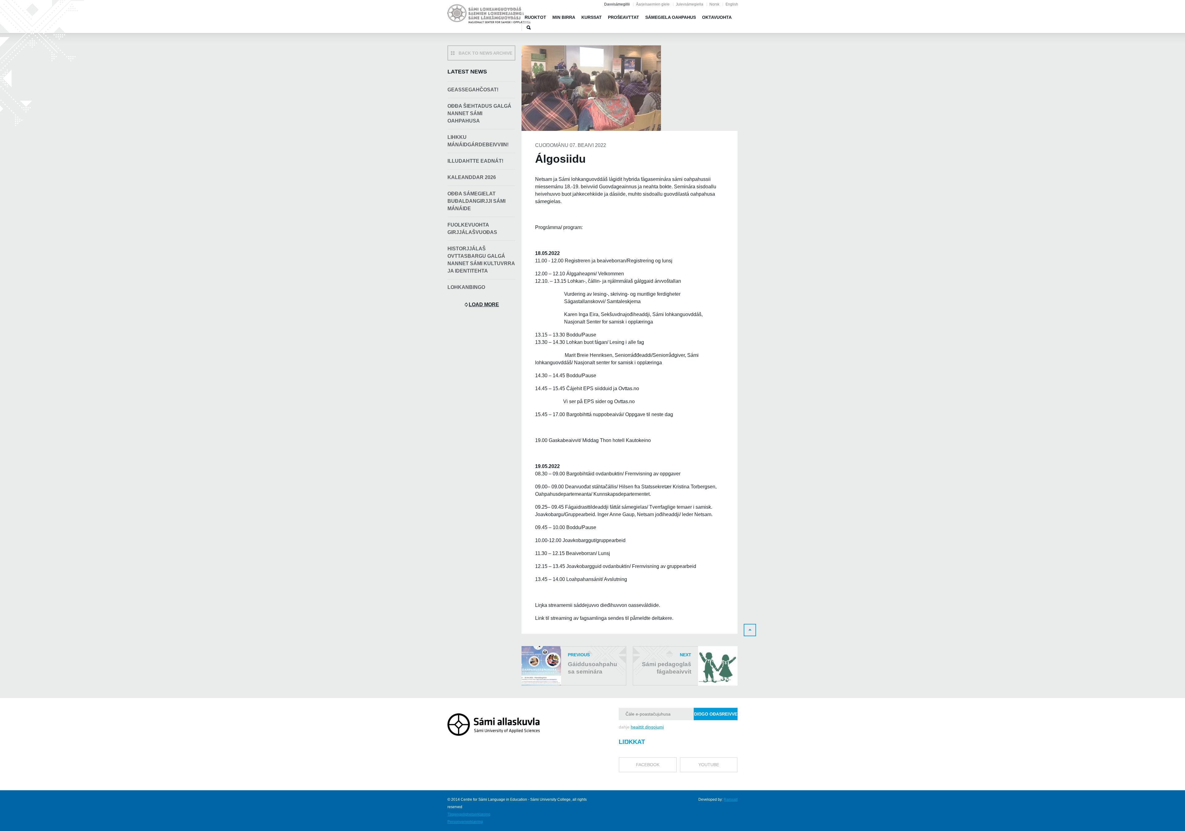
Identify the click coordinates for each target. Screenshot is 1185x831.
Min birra (563, 17)
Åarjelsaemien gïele (653, 4)
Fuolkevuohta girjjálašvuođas (472, 228)
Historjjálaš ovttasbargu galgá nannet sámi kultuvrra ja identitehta (481, 260)
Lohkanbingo (466, 287)
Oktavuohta (717, 17)
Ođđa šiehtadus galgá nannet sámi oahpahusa (479, 113)
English (732, 4)
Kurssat (591, 17)
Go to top (750, 630)
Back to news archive (485, 53)
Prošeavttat (623, 17)
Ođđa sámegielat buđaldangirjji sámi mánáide (476, 201)
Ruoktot (535, 17)
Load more (484, 304)
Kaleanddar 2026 (471, 177)
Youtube (708, 764)
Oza (528, 27)
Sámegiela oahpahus (670, 17)
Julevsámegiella (689, 4)
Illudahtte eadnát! (475, 161)
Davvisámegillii (617, 4)
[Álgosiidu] (489, 15)
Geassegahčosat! (472, 89)
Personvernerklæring (465, 822)
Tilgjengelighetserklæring (468, 814)
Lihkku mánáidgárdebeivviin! (478, 141)
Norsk (714, 4)
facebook (647, 764)
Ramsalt (731, 799)
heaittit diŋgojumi (647, 727)
